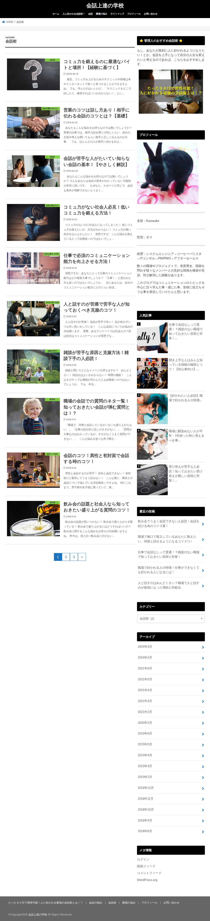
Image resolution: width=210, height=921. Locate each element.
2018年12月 (146, 787)
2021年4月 (145, 690)
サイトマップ (117, 14)
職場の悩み (101, 14)
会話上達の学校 (105, 5)
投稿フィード (146, 866)
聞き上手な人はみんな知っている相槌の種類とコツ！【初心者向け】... (186, 365)
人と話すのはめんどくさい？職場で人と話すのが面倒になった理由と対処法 (168, 585)
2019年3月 (145, 766)
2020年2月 (145, 722)
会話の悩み (95, 902)
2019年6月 (145, 733)
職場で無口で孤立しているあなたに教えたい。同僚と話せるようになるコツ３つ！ (167, 539)
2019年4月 (145, 755)
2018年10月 (146, 809)
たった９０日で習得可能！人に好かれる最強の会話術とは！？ (45, 902)
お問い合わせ (151, 14)
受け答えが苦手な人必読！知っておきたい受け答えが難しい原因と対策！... (186, 473)
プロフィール (134, 14)
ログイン (143, 859)
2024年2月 (145, 657)
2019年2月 (145, 777)
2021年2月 (145, 712)
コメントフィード (149, 873)
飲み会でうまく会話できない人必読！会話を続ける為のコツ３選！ (168, 523)
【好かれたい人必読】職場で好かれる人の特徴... (186, 398)
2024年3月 (145, 646)
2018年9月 (145, 820)
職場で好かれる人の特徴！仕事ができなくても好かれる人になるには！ (168, 570)
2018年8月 (145, 831)
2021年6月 (145, 668)
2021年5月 (145, 679)
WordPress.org (147, 880)
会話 (90, 14)
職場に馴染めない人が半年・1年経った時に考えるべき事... (186, 436)
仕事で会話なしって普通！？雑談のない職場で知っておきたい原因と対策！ (168, 554)
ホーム (55, 14)
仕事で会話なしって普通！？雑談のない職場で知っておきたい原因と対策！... (186, 331)
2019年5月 (145, 744)
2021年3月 (145, 701)
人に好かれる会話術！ (74, 14)
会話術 (112, 902)
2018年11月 (145, 798)
